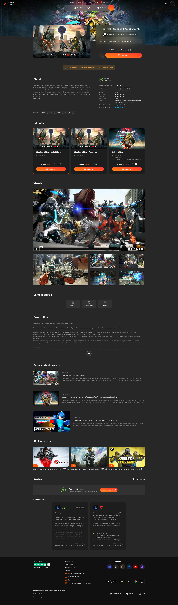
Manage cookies (38, 594)
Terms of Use (69, 561)
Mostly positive (118, 105)
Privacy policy (69, 564)
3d (69, 112)
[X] (116, 566)
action (43, 112)
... (73, 112)
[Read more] (70, 526)
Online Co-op (126, 100)
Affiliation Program (70, 567)
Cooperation (117, 100)
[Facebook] (129, 566)
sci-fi (64, 112)
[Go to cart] (166, 3)
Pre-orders (80, 2)
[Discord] (109, 566)
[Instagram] (122, 566)
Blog (96, 2)
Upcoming (89, 2)
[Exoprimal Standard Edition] (89, 147)
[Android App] (125, 581)
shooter (50, 112)
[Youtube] (135, 566)
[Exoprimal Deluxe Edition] (127, 147)
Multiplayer (133, 100)
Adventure (134, 103)
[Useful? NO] (82, 545)
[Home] (9, 4)
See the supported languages (122, 88)
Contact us (68, 570)
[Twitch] (142, 566)
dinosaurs (57, 112)
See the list (117, 85)
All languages (141, 479)
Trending (71, 2)
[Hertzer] (58, 507)
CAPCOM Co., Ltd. (119, 94)
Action (128, 103)
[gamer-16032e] (96, 507)
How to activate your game (122, 90)
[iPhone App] (112, 581)
